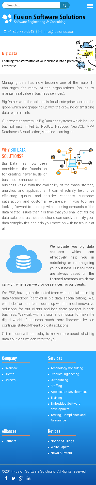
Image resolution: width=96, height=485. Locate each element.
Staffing (56, 386)
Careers (10, 380)
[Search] (65, 5)
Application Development (69, 392)
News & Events (61, 453)
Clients (9, 374)
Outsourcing (59, 380)
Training (56, 397)
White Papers (60, 447)
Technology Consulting (67, 368)
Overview (11, 368)
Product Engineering (65, 374)
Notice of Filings (62, 441)
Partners (10, 441)
